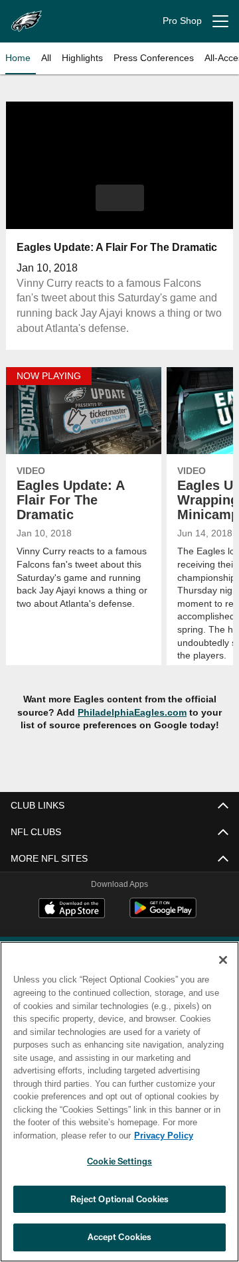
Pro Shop (182, 20)
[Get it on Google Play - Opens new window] (163, 914)
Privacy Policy (163, 1136)
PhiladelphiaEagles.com (132, 712)
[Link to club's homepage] (26, 16)
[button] (120, 198)
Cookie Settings (119, 1161)
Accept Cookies (120, 1236)
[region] (119, 1101)
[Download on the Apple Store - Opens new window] (72, 909)
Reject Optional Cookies (119, 1199)
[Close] (223, 960)
